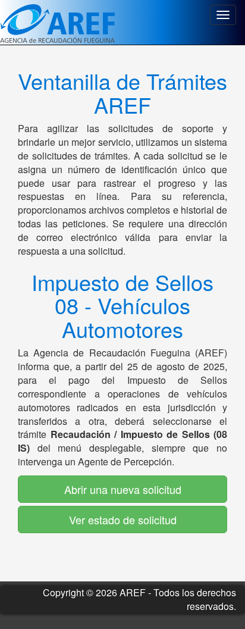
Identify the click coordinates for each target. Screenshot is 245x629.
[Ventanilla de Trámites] (57, 22)
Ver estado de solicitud (123, 519)
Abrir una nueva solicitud (122, 489)
